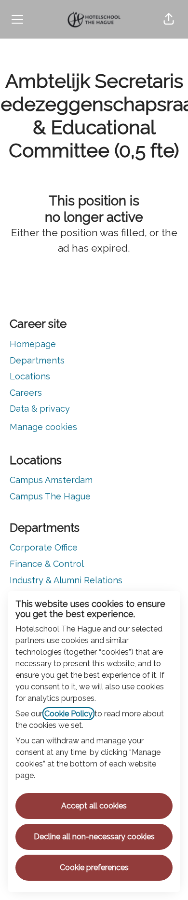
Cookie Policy (68, 713)
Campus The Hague (50, 496)
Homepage (33, 344)
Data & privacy (40, 408)
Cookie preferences (94, 867)
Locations (30, 376)
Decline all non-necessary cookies (94, 836)
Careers (26, 393)
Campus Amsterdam (51, 480)
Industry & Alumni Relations (66, 580)
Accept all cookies (94, 805)
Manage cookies (43, 427)
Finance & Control (47, 564)
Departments (37, 360)
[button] (168, 19)
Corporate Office (44, 547)
